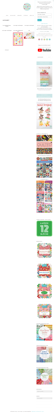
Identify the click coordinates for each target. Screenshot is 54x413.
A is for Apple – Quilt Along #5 (18, 25)
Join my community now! (41, 12)
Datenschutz (46, 23)
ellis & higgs (27, 7)
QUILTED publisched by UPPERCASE (44, 155)
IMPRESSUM (34, 411)
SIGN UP (39, 20)
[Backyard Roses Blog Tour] (44, 363)
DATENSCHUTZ (38, 411)
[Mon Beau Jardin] (44, 259)
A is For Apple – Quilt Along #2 (7, 30)
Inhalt (42, 23)
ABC (29, 30)
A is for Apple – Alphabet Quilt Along (18, 31)
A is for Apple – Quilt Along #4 (29, 25)
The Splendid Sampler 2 (44, 179)
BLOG (43, 411)
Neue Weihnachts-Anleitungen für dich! (44, 100)
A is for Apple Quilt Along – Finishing (7, 26)
